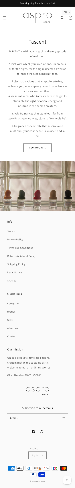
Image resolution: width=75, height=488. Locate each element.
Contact (12, 336)
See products (37, 147)
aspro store (40, 481)
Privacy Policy (15, 239)
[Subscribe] (64, 418)
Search (11, 231)
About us (12, 328)
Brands (11, 311)
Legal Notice (14, 272)
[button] (5, 18)
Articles (11, 280)
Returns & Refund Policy (21, 256)
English (35, 455)
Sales (10, 320)
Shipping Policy (16, 264)
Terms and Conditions (20, 247)
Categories (13, 303)
